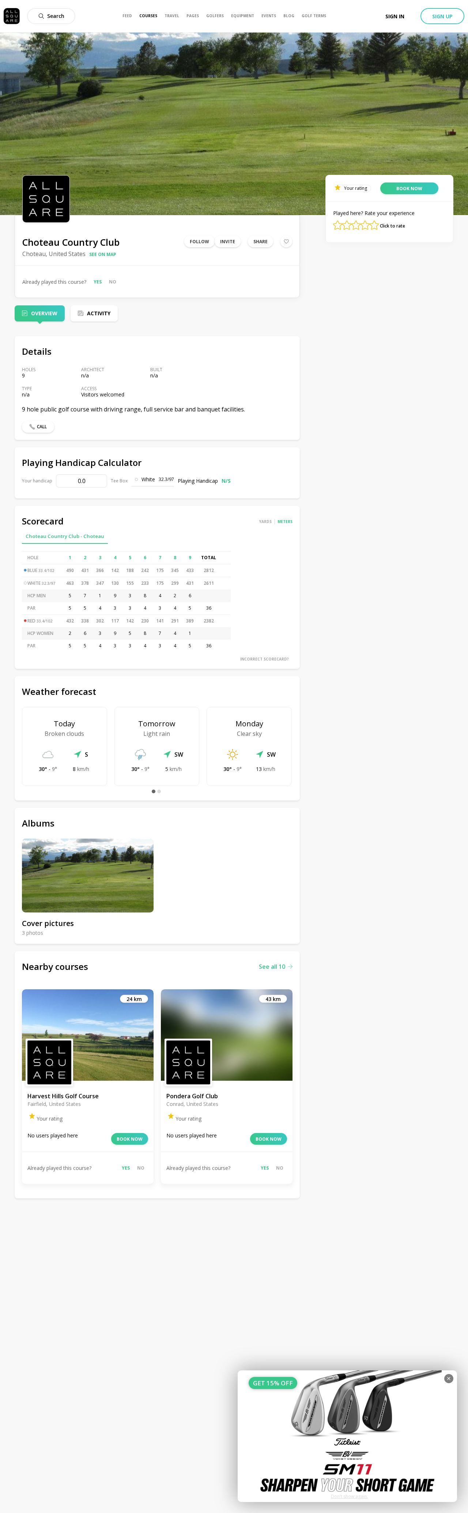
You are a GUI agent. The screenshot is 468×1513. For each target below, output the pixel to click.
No (112, 282)
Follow (199, 241)
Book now (130, 1139)
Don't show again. (349, 1496)
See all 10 (272, 967)
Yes (98, 282)
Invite (227, 241)
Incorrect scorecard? (264, 659)
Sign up (442, 16)
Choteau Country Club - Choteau (65, 536)
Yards (265, 521)
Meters (285, 521)
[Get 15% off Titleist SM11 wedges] (347, 1436)
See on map (102, 254)
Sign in (394, 16)
